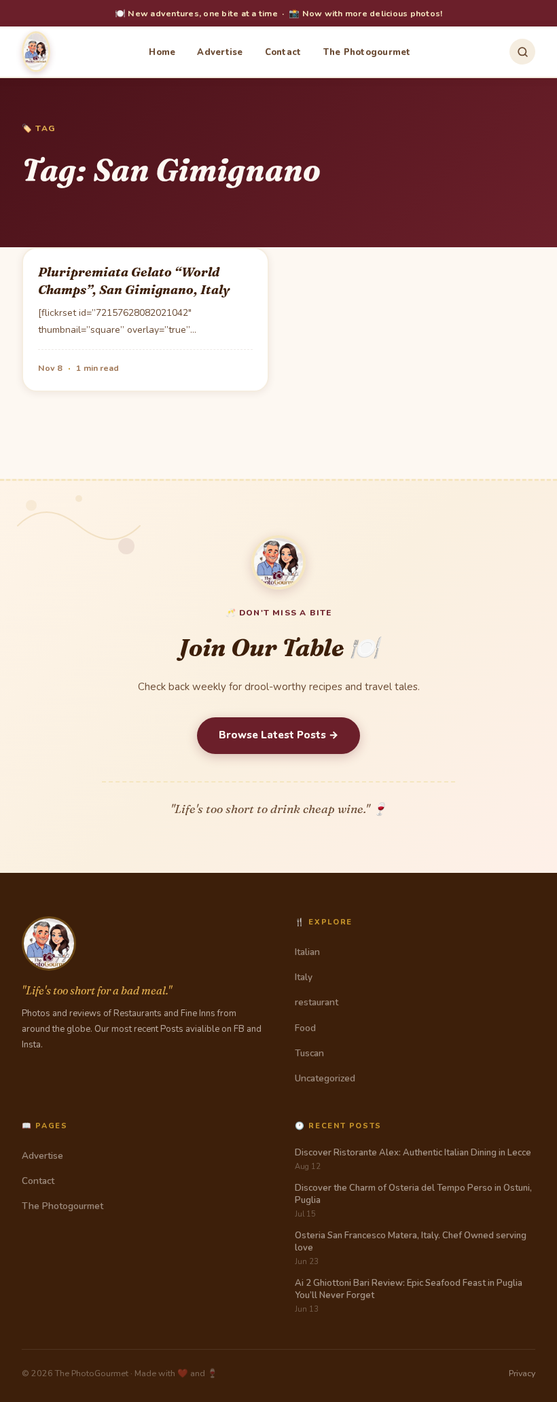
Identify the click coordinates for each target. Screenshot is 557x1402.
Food (305, 1028)
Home (162, 52)
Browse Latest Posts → (278, 735)
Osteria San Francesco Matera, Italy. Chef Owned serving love (410, 1241)
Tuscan (309, 1053)
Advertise (219, 52)
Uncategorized (325, 1078)
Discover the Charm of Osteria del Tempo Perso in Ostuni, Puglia (413, 1194)
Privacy (522, 1373)
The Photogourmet (367, 52)
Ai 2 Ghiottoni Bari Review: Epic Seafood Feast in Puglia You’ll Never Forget (408, 1289)
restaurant (316, 1002)
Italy (303, 977)
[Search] (522, 52)
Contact (283, 52)
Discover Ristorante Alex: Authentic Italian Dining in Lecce (413, 1153)
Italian (307, 952)
